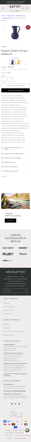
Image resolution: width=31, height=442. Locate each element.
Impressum (9, 438)
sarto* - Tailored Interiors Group (17, 430)
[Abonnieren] (25, 291)
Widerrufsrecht (9, 432)
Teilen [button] (5, 176)
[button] (3, 8)
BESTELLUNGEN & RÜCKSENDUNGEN (13, 331)
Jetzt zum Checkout (15, 90)
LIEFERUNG (6, 324)
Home (3, 16)
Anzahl (3, 75)
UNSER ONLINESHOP (9, 306)
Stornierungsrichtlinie (20, 438)
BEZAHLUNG (7, 328)
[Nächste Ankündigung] (28, 2)
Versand (10, 69)
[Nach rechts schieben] (19, 43)
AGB (6, 435)
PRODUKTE (11, 16)
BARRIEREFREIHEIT (8, 335)
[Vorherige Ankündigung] (3, 2)
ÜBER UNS (6, 303)
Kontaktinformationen (21, 435)
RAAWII (4, 46)
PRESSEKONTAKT (8, 314)
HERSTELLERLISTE (8, 310)
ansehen (10, 220)
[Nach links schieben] (12, 43)
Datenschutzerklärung (21, 432)
